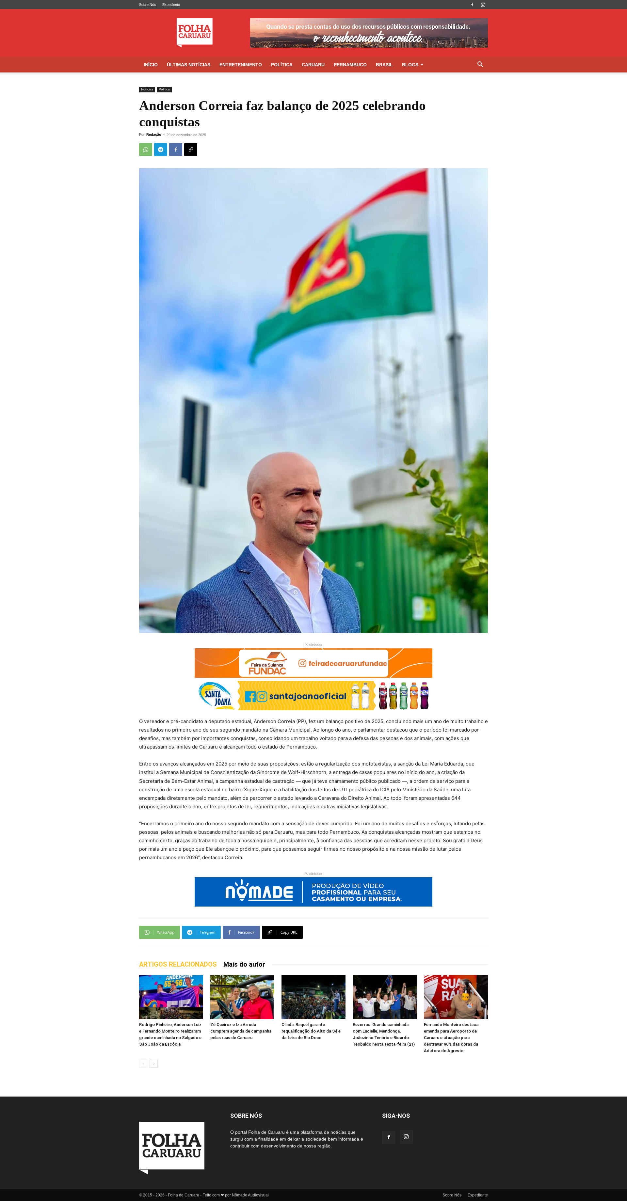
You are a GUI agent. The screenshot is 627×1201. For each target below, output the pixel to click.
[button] (480, 65)
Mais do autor (244, 964)
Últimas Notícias (188, 64)
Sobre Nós (147, 5)
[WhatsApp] (145, 149)
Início (151, 64)
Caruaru (313, 64)
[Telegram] (160, 149)
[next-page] (154, 1064)
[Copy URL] (190, 149)
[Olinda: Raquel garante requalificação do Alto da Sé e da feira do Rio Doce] (313, 997)
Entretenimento (240, 64)
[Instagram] (483, 4)
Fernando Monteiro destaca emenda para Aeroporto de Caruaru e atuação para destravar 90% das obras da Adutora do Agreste (451, 1037)
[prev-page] (143, 1064)
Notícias (147, 89)
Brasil (384, 64)
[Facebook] (472, 4)
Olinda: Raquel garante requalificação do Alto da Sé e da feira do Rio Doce (311, 1031)
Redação (153, 134)
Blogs (410, 64)
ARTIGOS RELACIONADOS (178, 964)
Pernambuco (350, 64)
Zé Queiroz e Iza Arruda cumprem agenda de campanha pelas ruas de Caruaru (240, 1031)
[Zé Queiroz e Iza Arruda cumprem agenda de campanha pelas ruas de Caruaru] (242, 997)
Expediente (171, 5)
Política (282, 64)
